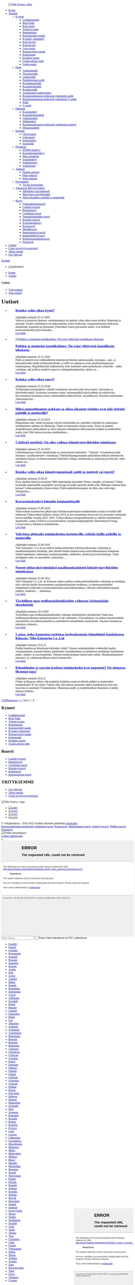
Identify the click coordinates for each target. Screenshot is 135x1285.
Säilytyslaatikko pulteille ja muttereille (43, 197)
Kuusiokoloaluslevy (33, 153)
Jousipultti (28, 143)
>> (21, 700)
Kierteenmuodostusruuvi (36, 238)
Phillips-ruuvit (118, 826)
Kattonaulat (28, 54)
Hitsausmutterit (30, 127)
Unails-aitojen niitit (33, 61)
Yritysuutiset (15, 289)
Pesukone (20, 146)
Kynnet (19, 16)
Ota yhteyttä (15, 254)
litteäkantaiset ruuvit (80, 826)
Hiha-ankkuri (29, 175)
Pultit (18, 67)
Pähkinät (20, 108)
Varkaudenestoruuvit (33, 203)
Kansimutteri (29, 111)
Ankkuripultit (29, 70)
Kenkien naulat (30, 57)
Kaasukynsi (29, 45)
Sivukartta (71, 823)
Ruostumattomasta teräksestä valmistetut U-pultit (49, 99)
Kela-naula (28, 26)
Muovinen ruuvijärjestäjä (36, 194)
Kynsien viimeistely (33, 38)
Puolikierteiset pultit (33, 80)
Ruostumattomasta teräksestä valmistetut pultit (47, 96)
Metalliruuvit (29, 229)
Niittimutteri (29, 121)
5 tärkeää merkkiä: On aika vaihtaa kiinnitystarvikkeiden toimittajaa (65, 442)
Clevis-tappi (29, 134)
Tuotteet (12, 13)
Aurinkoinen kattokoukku (36, 92)
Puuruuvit (27, 241)
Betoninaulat (29, 32)
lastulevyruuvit (100, 826)
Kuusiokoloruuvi (31, 222)
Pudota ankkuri (30, 172)
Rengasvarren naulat (33, 51)
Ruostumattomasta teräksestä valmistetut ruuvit (27, 826)
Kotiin (11, 10)
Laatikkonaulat (30, 19)
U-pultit (26, 105)
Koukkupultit (29, 89)
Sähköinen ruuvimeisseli (36, 191)
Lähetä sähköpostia (12, 836)
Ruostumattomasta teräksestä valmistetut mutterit (49, 124)
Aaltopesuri (28, 165)
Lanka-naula (29, 64)
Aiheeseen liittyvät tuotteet (30, 188)
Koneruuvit (28, 226)
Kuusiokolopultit (31, 83)
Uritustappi (28, 137)
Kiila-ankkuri (29, 178)
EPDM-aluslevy (31, 149)
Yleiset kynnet (30, 29)
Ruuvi (18, 200)
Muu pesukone (30, 156)
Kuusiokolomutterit (33, 115)
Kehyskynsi (29, 42)
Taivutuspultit (30, 73)
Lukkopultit (29, 76)
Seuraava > (13, 700)
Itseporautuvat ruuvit (33, 232)
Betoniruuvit (29, 210)
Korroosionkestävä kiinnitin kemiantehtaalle (47, 501)
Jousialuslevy (29, 159)
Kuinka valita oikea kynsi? (34, 310)
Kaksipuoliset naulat (33, 35)
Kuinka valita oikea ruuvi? (35, 379)
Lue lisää (20, 333)
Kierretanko (22, 181)
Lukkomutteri (30, 118)
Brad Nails (28, 23)
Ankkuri (20, 169)
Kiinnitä (19, 130)
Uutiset (12, 245)
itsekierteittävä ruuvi (33, 235)
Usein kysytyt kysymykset (23, 248)
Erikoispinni (29, 140)
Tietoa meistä (15, 251)
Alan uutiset (15, 292)
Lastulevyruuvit (31, 207)
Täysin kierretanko (32, 184)
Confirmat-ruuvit (31, 213)
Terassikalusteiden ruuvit (36, 216)
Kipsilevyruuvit (31, 219)
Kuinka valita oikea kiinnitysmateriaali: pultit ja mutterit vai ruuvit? (65, 472)
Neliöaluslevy (30, 162)
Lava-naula (28, 48)
